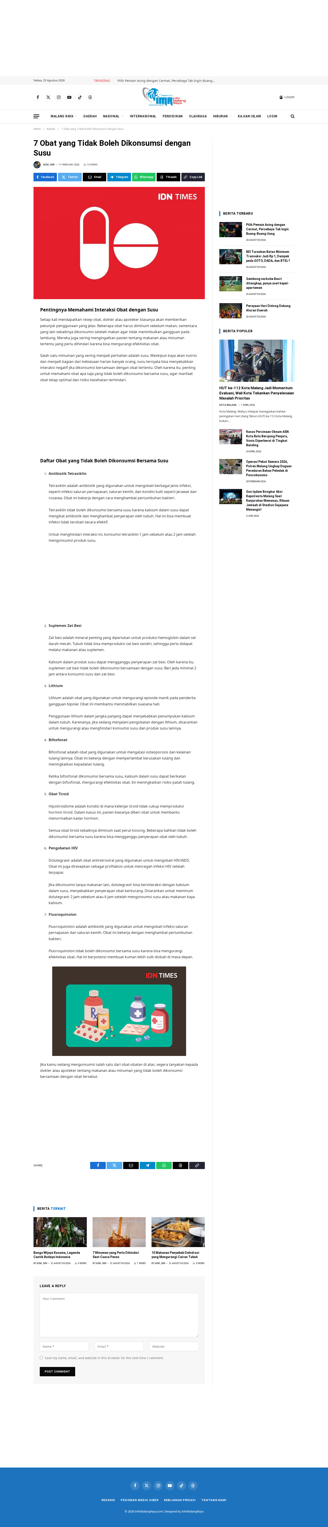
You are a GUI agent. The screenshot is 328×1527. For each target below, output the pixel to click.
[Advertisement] (164, 38)
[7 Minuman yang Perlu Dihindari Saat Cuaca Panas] (119, 1232)
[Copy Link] (17, 379)
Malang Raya (62, 116)
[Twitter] (17, 330)
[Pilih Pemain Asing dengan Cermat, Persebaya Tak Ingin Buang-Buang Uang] (230, 229)
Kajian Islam (249, 116)
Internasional (143, 116)
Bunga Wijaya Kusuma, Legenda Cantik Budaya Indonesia (56, 1255)
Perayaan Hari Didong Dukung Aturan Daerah (268, 308)
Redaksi (108, 1500)
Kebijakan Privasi (180, 1500)
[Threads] (17, 370)
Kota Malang (228, 405)
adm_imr (49, 164)
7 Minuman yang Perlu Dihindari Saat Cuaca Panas (116, 1255)
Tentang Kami (213, 1500)
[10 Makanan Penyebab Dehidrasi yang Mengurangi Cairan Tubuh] (178, 1232)
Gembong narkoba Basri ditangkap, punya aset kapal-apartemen (267, 283)
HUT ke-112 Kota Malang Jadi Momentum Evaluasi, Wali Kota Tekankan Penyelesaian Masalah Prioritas (256, 393)
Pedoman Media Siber (139, 1500)
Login (272, 116)
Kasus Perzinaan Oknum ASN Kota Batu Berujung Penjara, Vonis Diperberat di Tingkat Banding (267, 438)
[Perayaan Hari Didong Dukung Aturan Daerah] (230, 310)
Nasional (111, 116)
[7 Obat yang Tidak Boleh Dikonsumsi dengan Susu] (119, 243)
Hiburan (220, 116)
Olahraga (198, 116)
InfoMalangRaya (192, 1511)
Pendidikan (173, 116)
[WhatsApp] (17, 360)
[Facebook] (17, 320)
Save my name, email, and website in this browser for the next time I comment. (104, 1358)
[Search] (292, 116)
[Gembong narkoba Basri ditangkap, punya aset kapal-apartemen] (230, 283)
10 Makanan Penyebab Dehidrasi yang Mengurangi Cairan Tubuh (175, 1255)
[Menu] (36, 116)
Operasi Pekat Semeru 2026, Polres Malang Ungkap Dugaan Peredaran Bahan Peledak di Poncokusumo (269, 468)
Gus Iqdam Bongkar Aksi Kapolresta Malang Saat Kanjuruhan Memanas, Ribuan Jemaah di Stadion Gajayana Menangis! (267, 500)
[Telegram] (17, 350)
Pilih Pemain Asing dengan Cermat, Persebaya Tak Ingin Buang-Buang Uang (168, 81)
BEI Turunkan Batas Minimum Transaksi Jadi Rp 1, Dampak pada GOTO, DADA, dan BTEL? (268, 256)
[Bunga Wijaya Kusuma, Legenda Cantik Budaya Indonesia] (60, 1232)
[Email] (17, 340)
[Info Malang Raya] (164, 97)
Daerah (90, 116)
